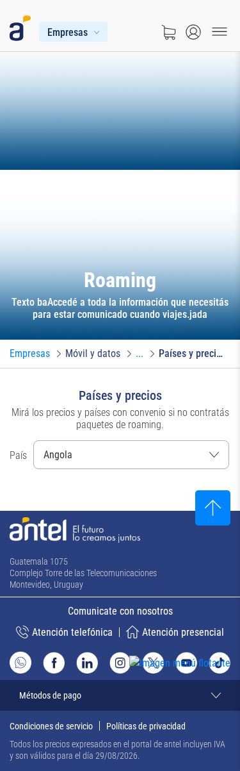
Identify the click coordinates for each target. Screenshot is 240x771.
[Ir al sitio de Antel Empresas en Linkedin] (87, 663)
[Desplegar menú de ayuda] (199, 687)
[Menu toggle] (219, 32)
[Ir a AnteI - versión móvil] (23, 25)
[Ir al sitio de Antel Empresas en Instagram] (120, 663)
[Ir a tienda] (168, 32)
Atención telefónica (72, 632)
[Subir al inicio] (212, 508)
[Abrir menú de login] (193, 32)
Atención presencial (183, 632)
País (18, 455)
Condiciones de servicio (51, 726)
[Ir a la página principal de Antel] (75, 530)
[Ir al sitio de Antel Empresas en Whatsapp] (20, 662)
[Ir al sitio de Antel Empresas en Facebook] (54, 663)
